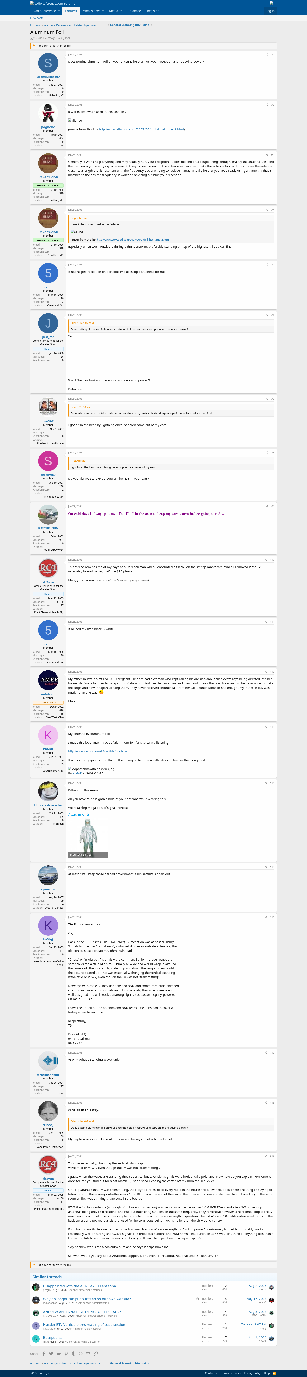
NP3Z (46, 1342)
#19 (272, 1156)
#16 (272, 917)
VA (62, 145)
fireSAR (48, 421)
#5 (272, 264)
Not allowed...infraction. (50, 1147)
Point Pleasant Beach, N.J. (49, 612)
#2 (272, 104)
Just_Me (48, 337)
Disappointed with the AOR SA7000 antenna (79, 1285)
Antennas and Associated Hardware (96, 1316)
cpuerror (48, 889)
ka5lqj (48, 939)
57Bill (48, 287)
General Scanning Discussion (83, 1342)
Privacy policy (252, 1373)
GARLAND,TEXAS (54, 550)
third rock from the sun (50, 443)
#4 (272, 209)
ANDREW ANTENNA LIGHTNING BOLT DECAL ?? (82, 1311)
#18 (272, 1102)
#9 (272, 506)
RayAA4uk (49, 1329)
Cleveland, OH (55, 305)
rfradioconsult (48, 1075)
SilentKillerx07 (42, 38)
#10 (272, 560)
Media (113, 11)
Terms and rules (231, 1373)
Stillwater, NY (56, 95)
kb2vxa (48, 582)
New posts (36, 18)
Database (134, 11)
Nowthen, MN (56, 200)
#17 (272, 1052)
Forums (71, 11)
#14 (272, 783)
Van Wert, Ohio (55, 717)
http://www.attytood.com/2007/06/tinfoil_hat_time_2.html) (133, 239)
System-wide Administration (92, 1303)
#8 (272, 452)
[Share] (267, 54)
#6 (272, 315)
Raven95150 (48, 177)
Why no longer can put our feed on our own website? (87, 1298)
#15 (272, 867)
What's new (91, 11)
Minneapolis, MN (54, 497)
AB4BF (262, 1341)
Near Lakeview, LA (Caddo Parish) (48, 963)
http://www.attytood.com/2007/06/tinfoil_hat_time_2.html (141, 129)
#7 (272, 399)
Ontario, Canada (54, 907)
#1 (272, 54)
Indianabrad (50, 1303)
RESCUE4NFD (48, 528)
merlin (262, 1289)
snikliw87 (48, 475)
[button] (59, 11)
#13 (272, 727)
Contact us (211, 1373)
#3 (272, 155)
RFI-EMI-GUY (50, 1316)
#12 (272, 672)
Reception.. (52, 1337)
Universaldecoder (48, 805)
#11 (272, 621)
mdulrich (48, 694)
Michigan (58, 824)
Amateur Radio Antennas (87, 1329)
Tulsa (61, 1093)
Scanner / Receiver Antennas (85, 1290)
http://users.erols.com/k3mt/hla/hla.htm (97, 751)
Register (153, 11)
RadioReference (44, 11)
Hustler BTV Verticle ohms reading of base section (84, 1324)
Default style (42, 1373)
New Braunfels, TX (53, 771)
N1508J (48, 1125)
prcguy (47, 1290)
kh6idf (48, 749)
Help (267, 1373)
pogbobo (48, 127)
